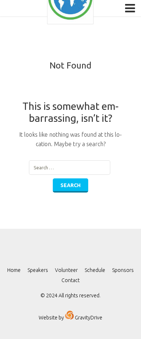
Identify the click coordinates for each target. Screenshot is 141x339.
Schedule (95, 270)
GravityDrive (88, 318)
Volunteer (66, 270)
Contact (70, 280)
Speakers (37, 270)
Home (14, 270)
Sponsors (123, 270)
